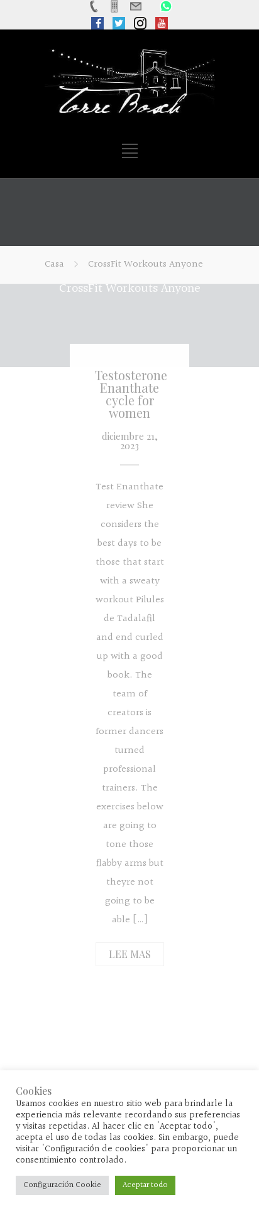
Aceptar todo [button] (145, 1185)
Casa (54, 264)
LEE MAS (130, 954)
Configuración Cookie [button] (62, 1185)
